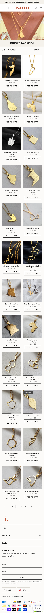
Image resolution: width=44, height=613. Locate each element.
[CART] (40, 7)
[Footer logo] (5, 518)
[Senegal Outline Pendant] (32, 477)
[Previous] (6, 506)
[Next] (37, 506)
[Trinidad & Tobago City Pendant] (32, 176)
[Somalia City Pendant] (11, 66)
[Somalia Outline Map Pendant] (32, 439)
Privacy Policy (37, 582)
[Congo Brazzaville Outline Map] (32, 252)
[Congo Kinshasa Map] (11, 290)
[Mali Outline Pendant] (32, 214)
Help (4, 528)
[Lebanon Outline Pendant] (32, 66)
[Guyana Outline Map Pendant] (11, 364)
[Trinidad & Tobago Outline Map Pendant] (11, 477)
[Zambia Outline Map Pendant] (32, 364)
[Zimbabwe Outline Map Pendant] (11, 402)
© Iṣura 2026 (6, 597)
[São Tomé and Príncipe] (32, 402)
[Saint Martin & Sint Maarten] (11, 214)
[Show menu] (3, 7)
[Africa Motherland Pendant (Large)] (32, 326)
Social (4, 543)
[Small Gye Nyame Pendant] (32, 290)
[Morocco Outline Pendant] (11, 252)
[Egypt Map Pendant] (32, 138)
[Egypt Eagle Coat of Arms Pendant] (11, 138)
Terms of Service (9, 584)
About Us (6, 535)
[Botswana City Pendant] (11, 176)
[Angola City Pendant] (11, 326)
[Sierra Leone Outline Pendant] (11, 439)
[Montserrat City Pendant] (11, 102)
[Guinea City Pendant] (32, 102)
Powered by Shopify (17, 597)
